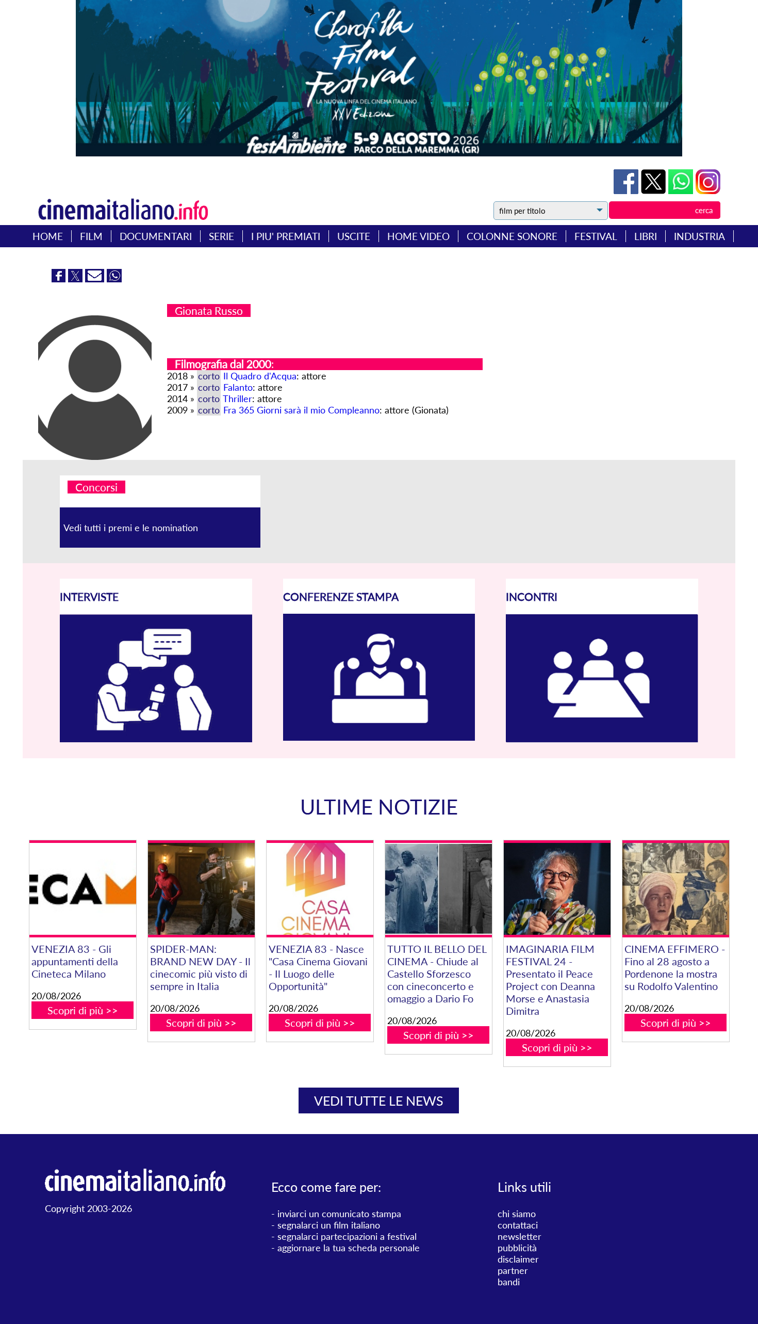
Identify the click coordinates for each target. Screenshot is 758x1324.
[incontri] (602, 739)
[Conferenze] (379, 737)
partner (513, 1270)
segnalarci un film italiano (328, 1225)
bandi (509, 1281)
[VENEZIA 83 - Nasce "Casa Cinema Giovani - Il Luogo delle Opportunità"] (320, 888)
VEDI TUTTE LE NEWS (378, 1100)
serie (221, 236)
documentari (156, 236)
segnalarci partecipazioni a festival (347, 1236)
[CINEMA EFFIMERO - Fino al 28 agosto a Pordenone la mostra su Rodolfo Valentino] (675, 888)
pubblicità (517, 1247)
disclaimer (518, 1259)
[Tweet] (654, 190)
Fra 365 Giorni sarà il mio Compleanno (301, 410)
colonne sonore (512, 236)
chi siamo (517, 1213)
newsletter (519, 1236)
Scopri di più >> (82, 1010)
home (47, 236)
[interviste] (156, 738)
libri (645, 236)
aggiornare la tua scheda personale (348, 1247)
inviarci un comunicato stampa (339, 1213)
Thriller (237, 398)
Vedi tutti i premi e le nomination (130, 527)
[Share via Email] (96, 278)
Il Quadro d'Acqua (259, 375)
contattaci (518, 1225)
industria (699, 236)
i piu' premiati (285, 236)
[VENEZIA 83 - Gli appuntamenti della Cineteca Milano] (82, 888)
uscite (353, 236)
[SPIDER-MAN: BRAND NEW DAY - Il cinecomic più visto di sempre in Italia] (201, 888)
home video (418, 236)
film (91, 236)
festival (595, 236)
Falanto (238, 387)
